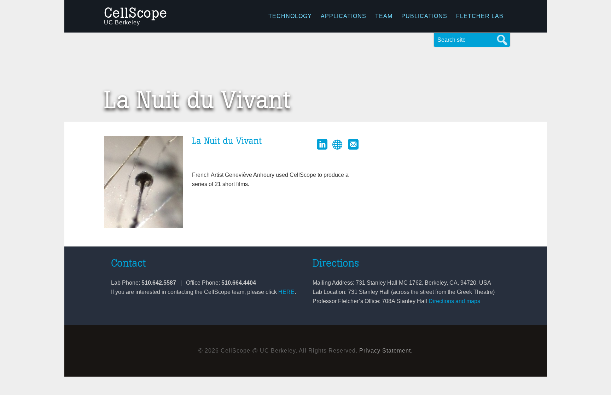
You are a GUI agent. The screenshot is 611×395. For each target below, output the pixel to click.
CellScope (135, 13)
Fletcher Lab (480, 16)
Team (383, 16)
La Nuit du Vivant (227, 141)
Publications (424, 16)
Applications (343, 16)
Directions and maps (454, 301)
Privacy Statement (385, 351)
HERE (286, 292)
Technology (290, 16)
